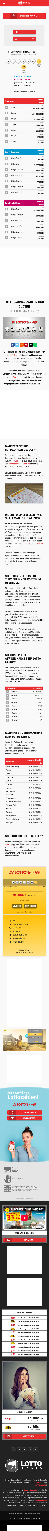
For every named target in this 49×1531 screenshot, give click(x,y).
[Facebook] (13, 1449)
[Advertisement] (24, 271)
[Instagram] (19, 1449)
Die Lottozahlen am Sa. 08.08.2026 (28, 1351)
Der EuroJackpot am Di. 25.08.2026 (28, 1321)
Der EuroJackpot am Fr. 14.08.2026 (28, 1343)
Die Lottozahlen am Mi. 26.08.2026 (28, 1318)
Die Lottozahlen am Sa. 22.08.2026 (28, 1325)
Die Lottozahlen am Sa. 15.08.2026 (28, 1340)
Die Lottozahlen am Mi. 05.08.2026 (28, 1354)
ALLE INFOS (17, 906)
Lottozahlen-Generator (34, 543)
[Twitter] (36, 1449)
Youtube (15, 461)
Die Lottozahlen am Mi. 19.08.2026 (28, 1332)
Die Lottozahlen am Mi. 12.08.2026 (28, 1347)
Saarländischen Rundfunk (19, 464)
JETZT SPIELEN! (30, 906)
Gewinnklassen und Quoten (23, 92)
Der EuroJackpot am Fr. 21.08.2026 (28, 1329)
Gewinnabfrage (41, 1500)
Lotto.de (8, 844)
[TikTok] (30, 1449)
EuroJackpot (38, 1482)
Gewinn (16, 377)
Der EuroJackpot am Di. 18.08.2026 (28, 1336)
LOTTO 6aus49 (15, 355)
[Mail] (24, 1449)
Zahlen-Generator (31, 1490)
